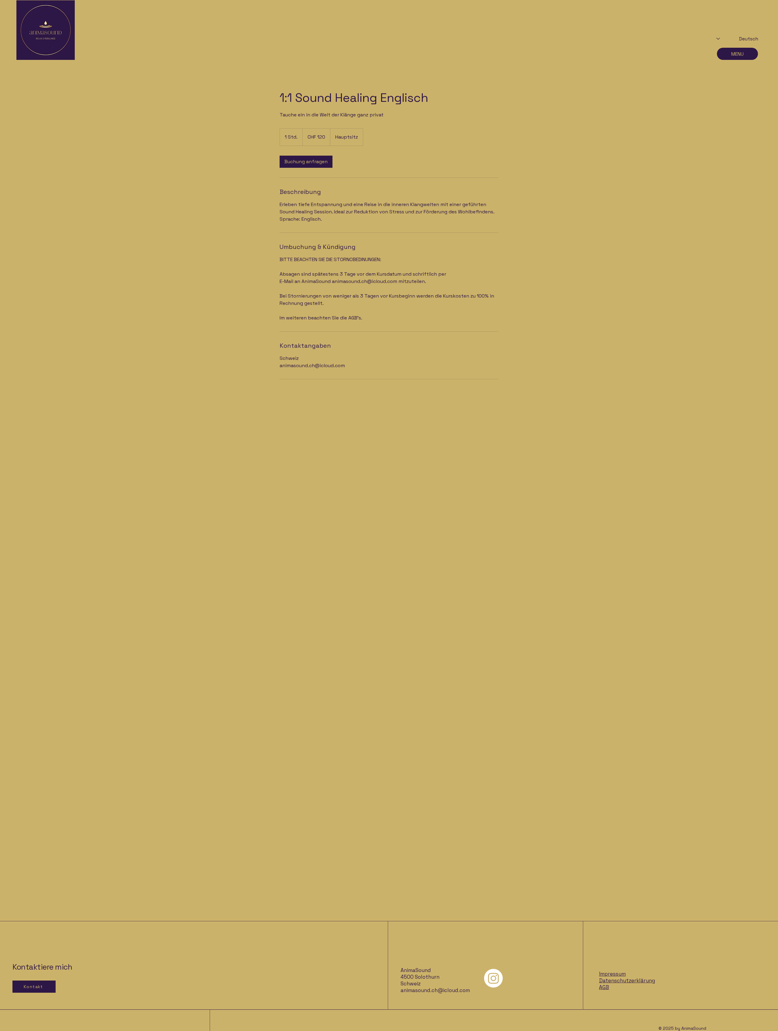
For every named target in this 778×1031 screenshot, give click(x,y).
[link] (306, 162)
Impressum (612, 974)
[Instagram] (493, 978)
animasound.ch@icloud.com (435, 990)
